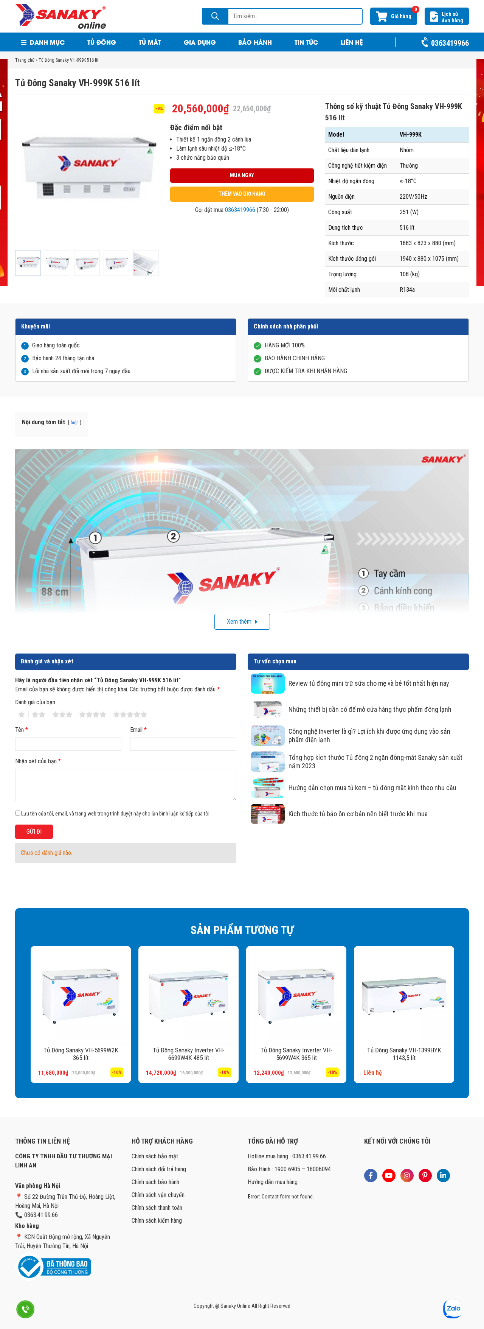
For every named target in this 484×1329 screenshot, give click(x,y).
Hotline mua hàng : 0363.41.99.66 (287, 1156)
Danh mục (46, 41)
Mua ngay (242, 175)
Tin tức (306, 41)
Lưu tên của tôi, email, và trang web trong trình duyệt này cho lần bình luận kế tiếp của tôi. (116, 814)
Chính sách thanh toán (157, 1207)
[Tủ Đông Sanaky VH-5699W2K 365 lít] (80, 996)
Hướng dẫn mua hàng (273, 1182)
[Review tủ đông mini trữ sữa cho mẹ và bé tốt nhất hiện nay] (268, 683)
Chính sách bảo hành (155, 1182)
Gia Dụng (200, 41)
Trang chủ (24, 60)
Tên (21, 729)
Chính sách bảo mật (155, 1156)
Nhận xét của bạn (38, 761)
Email (138, 729)
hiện (75, 422)
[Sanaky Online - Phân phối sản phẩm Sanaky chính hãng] (60, 15)
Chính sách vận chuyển (158, 1194)
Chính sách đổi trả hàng (159, 1169)
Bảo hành (255, 41)
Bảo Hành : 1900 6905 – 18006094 (289, 1169)
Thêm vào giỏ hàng (242, 194)
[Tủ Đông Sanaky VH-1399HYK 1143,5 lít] (404, 996)
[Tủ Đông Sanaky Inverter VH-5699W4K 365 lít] (296, 996)
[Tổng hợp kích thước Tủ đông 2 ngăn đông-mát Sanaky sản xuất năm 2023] (268, 762)
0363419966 (240, 209)
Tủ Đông (101, 41)
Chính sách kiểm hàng (157, 1220)
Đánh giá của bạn (35, 702)
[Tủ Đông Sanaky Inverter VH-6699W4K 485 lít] (188, 996)
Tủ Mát (150, 41)
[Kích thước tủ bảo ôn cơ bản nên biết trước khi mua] (268, 814)
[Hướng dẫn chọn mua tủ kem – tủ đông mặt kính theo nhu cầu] (268, 788)
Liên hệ (352, 41)
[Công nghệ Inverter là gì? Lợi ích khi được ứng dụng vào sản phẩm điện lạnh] (268, 735)
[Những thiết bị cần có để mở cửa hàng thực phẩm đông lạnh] (268, 709)
